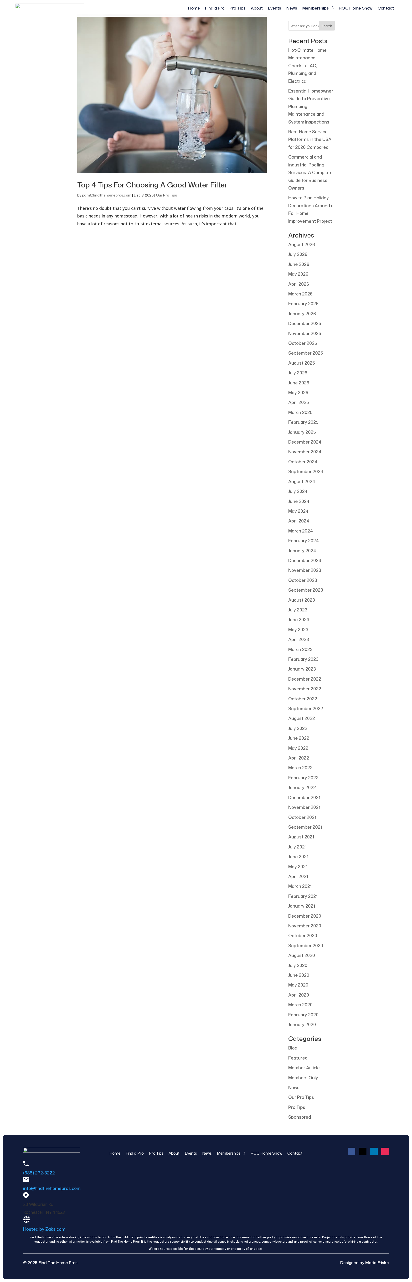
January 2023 (302, 669)
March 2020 (300, 1005)
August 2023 (301, 600)
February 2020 (303, 1015)
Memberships (315, 8)
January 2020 (302, 1024)
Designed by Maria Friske (364, 1262)
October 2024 (302, 462)
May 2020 (298, 985)
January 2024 (302, 551)
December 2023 (304, 560)
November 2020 (304, 926)
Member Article (304, 1068)
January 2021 (301, 906)
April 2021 (298, 876)
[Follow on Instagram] (385, 1151)
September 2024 (305, 471)
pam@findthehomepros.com (106, 195)
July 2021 (297, 847)
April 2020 (298, 995)
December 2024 (304, 442)
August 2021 (301, 837)
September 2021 (305, 827)
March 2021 (300, 886)
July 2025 (297, 373)
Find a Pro (214, 8)
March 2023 (300, 649)
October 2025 (302, 343)
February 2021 (303, 896)
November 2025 (304, 333)
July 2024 (298, 491)
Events (274, 8)
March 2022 (300, 768)
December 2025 (304, 323)
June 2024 (298, 501)
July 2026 (297, 254)
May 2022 (298, 748)
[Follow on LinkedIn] (374, 1151)
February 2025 (303, 422)
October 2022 (302, 699)
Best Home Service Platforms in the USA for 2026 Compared (309, 139)
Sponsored (299, 1117)
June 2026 (298, 264)
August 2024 (301, 481)
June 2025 (298, 383)
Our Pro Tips (166, 195)
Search (327, 26)
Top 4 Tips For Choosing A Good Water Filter (152, 185)
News (291, 8)
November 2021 (304, 807)
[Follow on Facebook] (351, 1151)
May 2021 (297, 866)
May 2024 (298, 511)
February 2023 (303, 659)
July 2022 (297, 728)
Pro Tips (238, 8)
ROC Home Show (355, 8)
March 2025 (300, 412)
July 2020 (297, 965)
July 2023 (297, 610)
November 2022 (304, 689)
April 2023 (298, 639)
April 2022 (298, 758)
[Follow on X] (362, 1151)
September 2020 (305, 945)
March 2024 (300, 531)
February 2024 (303, 541)
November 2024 (304, 452)
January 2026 (302, 313)
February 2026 (303, 303)
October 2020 (302, 935)
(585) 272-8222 (39, 1173)
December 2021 (304, 797)
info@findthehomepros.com (52, 1188)
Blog (292, 1048)
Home (194, 8)
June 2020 (298, 975)
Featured (298, 1058)
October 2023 (302, 580)
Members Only (303, 1078)
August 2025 (301, 363)
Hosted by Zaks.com (44, 1229)
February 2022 (303, 778)
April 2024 (298, 521)
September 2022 (305, 708)
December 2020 (304, 916)
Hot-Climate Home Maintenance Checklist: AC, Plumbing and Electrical (307, 65)
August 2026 (301, 244)
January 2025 (302, 432)
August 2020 (301, 955)
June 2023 (298, 619)
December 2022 (304, 679)
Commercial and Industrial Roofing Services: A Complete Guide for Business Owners (310, 172)
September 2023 (305, 590)
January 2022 (302, 787)
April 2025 (298, 402)
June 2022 (298, 738)
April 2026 (298, 284)
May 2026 (298, 274)
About (257, 8)
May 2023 (298, 629)
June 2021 (298, 856)
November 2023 (304, 570)
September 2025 (305, 353)
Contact (386, 8)
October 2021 (302, 817)
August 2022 (301, 718)
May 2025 (298, 392)
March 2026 (300, 294)
